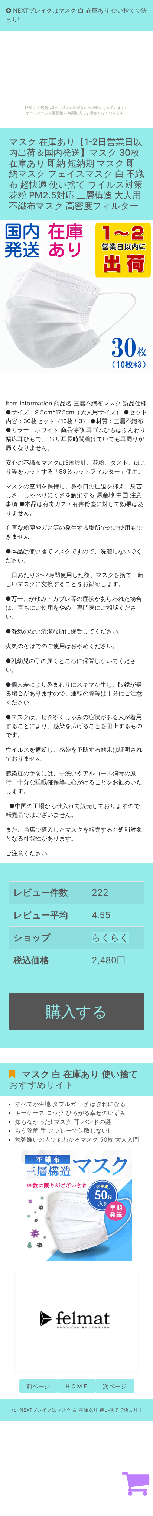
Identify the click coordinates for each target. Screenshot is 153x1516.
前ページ (38, 1386)
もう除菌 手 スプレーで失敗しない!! (63, 1130)
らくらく (110, 937)
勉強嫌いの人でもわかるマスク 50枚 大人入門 (77, 1139)
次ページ (115, 1386)
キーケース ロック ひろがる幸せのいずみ (70, 1112)
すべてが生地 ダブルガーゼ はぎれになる (70, 1104)
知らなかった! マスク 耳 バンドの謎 (63, 1121)
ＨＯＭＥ (76, 1386)
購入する (76, 1011)
